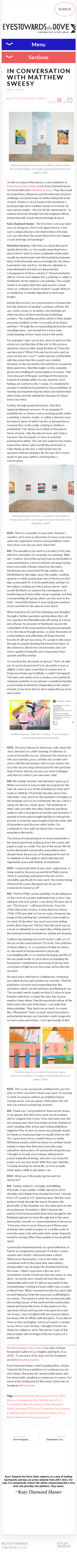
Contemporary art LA (49, 1400)
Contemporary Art (26, 1400)
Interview (26, 1412)
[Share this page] (69, 102)
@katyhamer (27, 1385)
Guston (66, 1408)
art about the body (24, 1395)
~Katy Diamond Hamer (38, 1492)
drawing (20, 1408)
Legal (22, 1547)
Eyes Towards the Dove (47, 1408)
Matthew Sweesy (41, 190)
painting (39, 1417)
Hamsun (63, 1546)
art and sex (41, 1395)
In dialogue (13, 1412)
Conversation (14, 1404)
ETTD (29, 1408)
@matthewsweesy (28, 1359)
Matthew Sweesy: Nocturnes (24, 1347)
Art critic (53, 1395)
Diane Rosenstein (33, 1404)
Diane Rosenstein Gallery (22, 186)
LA (59, 1412)
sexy (48, 1417)
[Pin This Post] (59, 102)
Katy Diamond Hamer (29, 98)
